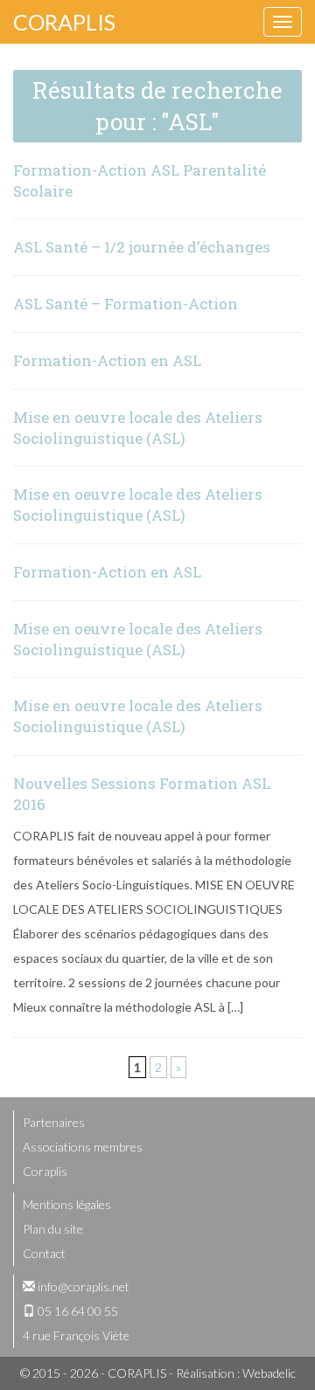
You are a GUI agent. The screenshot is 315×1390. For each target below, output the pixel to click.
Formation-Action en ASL (107, 360)
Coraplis (45, 1171)
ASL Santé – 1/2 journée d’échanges (141, 247)
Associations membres (83, 1146)
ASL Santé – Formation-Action (125, 304)
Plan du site (53, 1228)
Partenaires (54, 1122)
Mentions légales (67, 1204)
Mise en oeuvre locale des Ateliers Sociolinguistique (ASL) (137, 427)
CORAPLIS (64, 22)
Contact (44, 1253)
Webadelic (269, 1373)
